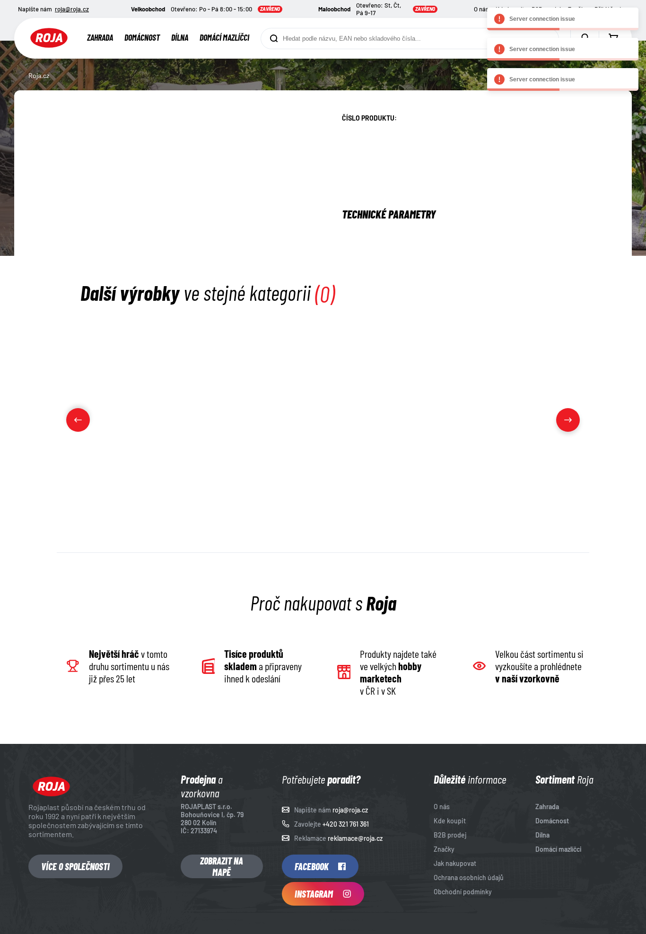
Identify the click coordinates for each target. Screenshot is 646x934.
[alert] (562, 19)
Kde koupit (450, 821)
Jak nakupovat (455, 863)
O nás (481, 9)
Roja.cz (38, 75)
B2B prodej (450, 835)
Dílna (179, 37)
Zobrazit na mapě (221, 866)
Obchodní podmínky (463, 892)
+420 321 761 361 (346, 824)
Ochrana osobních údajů (469, 877)
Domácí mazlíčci (224, 37)
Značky (444, 849)
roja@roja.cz (72, 9)
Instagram (314, 893)
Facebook (312, 866)
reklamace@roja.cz (355, 838)
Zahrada (100, 37)
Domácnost (142, 37)
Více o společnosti (75, 866)
